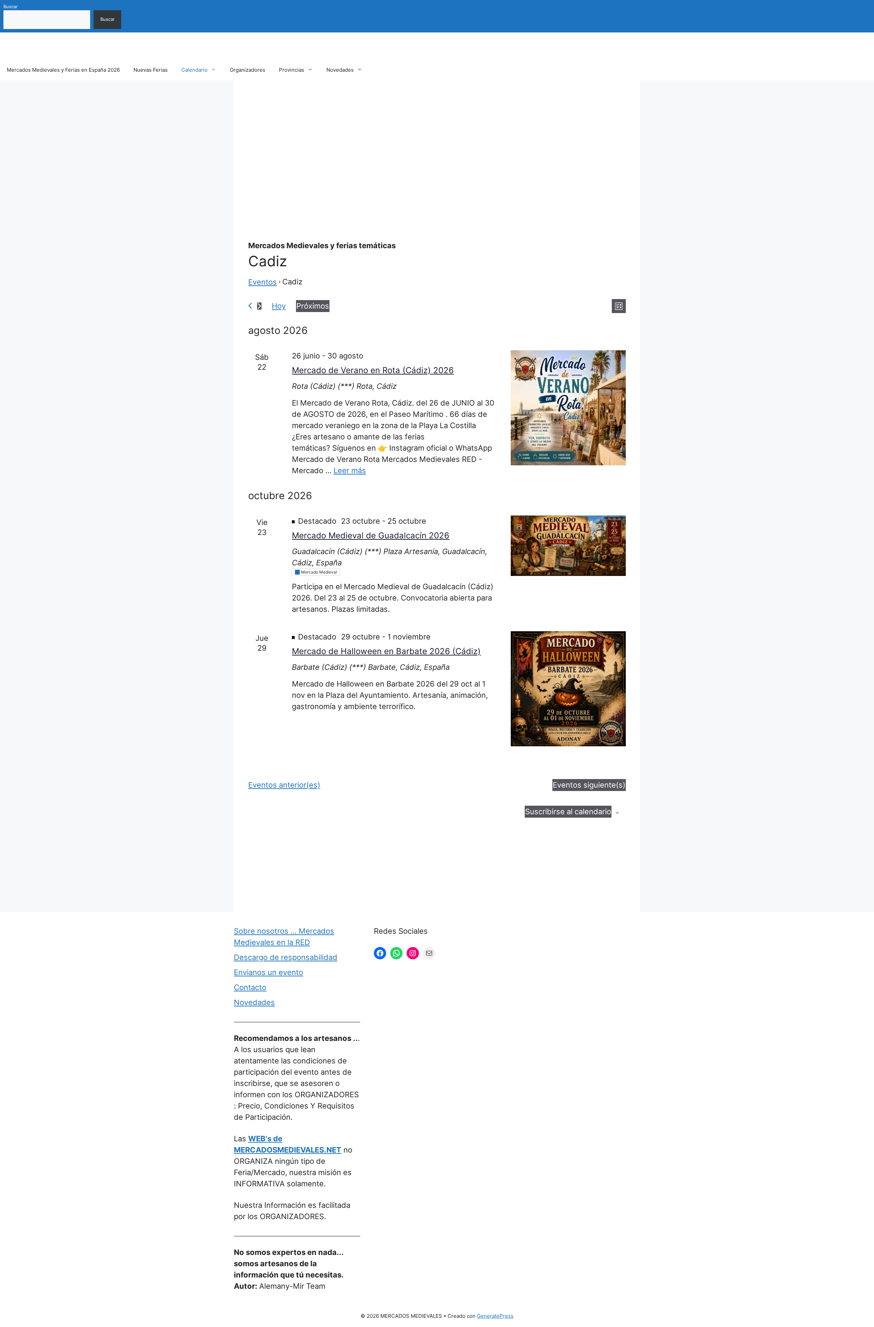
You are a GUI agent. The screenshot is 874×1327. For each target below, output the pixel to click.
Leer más (350, 470)
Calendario (194, 70)
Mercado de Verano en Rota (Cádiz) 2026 (373, 370)
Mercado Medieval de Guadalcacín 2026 (370, 535)
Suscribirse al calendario (568, 811)
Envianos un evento (268, 972)
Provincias (291, 70)
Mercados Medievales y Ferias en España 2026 (63, 70)
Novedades (340, 70)
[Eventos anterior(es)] (250, 305)
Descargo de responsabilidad (285, 957)
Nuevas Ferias (150, 70)
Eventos (262, 282)
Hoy (279, 305)
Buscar (10, 6)
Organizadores (247, 70)
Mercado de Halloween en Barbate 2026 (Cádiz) (386, 651)
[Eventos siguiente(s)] (259, 306)
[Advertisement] (437, 144)
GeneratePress (495, 1316)
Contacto (250, 987)
